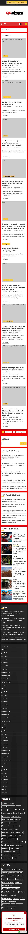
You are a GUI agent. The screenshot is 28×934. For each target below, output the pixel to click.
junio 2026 (4, 653)
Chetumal (21, 810)
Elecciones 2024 (16, 816)
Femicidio (17, 819)
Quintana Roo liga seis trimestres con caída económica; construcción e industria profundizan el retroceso (12, 457)
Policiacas (16, 842)
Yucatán (15, 858)
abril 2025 (4, 698)
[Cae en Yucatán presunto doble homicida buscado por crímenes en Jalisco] (14, 354)
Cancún (6, 56)
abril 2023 (4, 776)
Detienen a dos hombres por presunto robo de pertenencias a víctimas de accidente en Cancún (19, 585)
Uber (10, 858)
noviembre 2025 (5, 675)
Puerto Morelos (13, 901)
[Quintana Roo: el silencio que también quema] (14, 89)
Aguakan (12, 803)
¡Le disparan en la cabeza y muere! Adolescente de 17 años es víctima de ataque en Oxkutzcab (13, 473)
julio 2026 (4, 649)
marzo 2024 (4, 740)
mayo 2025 (4, 695)
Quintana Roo (16, 533)
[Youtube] (17, 4)
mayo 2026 (4, 656)
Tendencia (4, 855)
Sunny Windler (5, 510)
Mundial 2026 (12, 835)
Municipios (19, 568)
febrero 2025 (4, 705)
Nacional (15, 556)
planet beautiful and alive (10, 248)
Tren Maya (12, 855)
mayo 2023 (4, 773)
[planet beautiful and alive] (14, 244)
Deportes (11, 879)
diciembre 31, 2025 (13, 67)
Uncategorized (6, 244)
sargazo (17, 848)
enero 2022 (4, 792)
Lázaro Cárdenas (6, 892)
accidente (4, 803)
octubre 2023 (4, 757)
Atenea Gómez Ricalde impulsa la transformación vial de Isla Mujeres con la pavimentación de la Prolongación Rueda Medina (19, 598)
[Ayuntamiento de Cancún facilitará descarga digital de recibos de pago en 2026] (14, 48)
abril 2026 (4, 659)
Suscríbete (26, 24)
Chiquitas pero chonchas (15, 873)
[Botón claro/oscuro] (20, 24)
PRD (3, 845)
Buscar (5, 439)
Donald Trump (5, 816)
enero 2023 (4, 786)
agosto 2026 (4, 646)
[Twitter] (14, 4)
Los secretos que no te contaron (10, 889)
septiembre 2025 (6, 682)
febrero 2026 (4, 666)
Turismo (4, 858)
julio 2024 (4, 727)
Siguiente (22, 432)
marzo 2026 (4, 662)
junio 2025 (4, 692)
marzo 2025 (4, 701)
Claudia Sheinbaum (7, 813)
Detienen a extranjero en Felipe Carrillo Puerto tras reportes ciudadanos (12, 184)
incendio (16, 829)
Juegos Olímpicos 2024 (17, 832)
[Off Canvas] (2, 24)
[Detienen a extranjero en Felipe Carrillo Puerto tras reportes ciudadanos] (14, 168)
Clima (15, 813)
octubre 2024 (4, 718)
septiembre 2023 (6, 760)
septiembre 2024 (6, 721)
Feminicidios (13, 823)
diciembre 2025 (5, 672)
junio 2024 (4, 731)
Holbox (17, 826)
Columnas (20, 876)
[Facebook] (11, 4)
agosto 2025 (4, 685)
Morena (4, 835)
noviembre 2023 (5, 753)
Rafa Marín (5, 848)
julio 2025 (4, 688)
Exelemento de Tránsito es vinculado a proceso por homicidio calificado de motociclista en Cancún (13, 465)
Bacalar (18, 807)
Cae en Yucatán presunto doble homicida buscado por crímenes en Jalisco (13, 370)
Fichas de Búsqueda (7, 826)
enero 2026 (4, 669)
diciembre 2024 (5, 711)
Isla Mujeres (15, 591)
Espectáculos (19, 879)
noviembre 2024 (5, 714)
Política (23, 842)
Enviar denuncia (14, 929)
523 (17, 432)
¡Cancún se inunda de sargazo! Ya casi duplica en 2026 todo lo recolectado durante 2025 (19, 573)
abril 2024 (4, 737)
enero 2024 (4, 747)
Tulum (19, 855)
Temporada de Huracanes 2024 (10, 851)
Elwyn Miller (5, 499)
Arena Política (5, 869)
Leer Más (5, 77)
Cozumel (21, 813)
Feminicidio (5, 823)
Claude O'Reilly (6, 515)
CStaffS (5, 67)
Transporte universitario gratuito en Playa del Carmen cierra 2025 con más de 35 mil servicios (13, 329)
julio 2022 (4, 789)
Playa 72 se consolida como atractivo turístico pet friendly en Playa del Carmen (13, 287)
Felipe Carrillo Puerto (9, 176)
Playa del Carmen (8, 280)
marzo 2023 (4, 779)
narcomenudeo (13, 839)
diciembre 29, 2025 (18, 106)
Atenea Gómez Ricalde (8, 807)
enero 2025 (4, 708)
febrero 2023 (4, 783)
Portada (4, 901)
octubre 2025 (4, 679)
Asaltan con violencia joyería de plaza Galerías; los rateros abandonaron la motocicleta (13, 143)
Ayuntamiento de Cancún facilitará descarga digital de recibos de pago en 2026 (12, 63)
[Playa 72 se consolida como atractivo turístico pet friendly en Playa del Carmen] (14, 272)
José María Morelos (7, 885)
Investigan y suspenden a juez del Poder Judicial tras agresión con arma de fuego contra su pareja (13, 226)
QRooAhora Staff (7, 106)
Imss (10, 829)
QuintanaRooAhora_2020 (9, 250)
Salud (11, 848)
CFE (15, 810)
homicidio (4, 829)
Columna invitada (11, 876)
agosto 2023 (4, 763)
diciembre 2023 (5, 750)
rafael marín (19, 845)
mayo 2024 (4, 734)
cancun (4, 810)
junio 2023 (4, 770)
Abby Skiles (5, 504)
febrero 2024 (4, 744)
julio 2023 (4, 766)
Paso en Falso (7, 97)
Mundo (20, 835)
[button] (5, 24)
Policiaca (6, 362)
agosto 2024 (4, 724)
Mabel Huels (5, 520)
